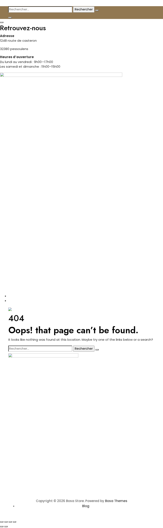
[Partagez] (10, 521)
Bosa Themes (116, 501)
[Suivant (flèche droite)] (6, 526)
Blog (85, 506)
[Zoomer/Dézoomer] (1, 521)
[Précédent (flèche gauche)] (1, 526)
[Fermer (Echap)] (14, 521)
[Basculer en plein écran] (6, 521)
